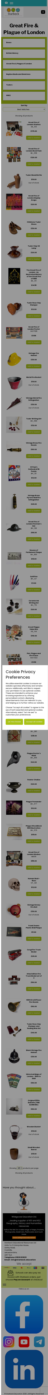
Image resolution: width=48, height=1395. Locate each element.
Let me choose (14, 721)
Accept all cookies (34, 721)
